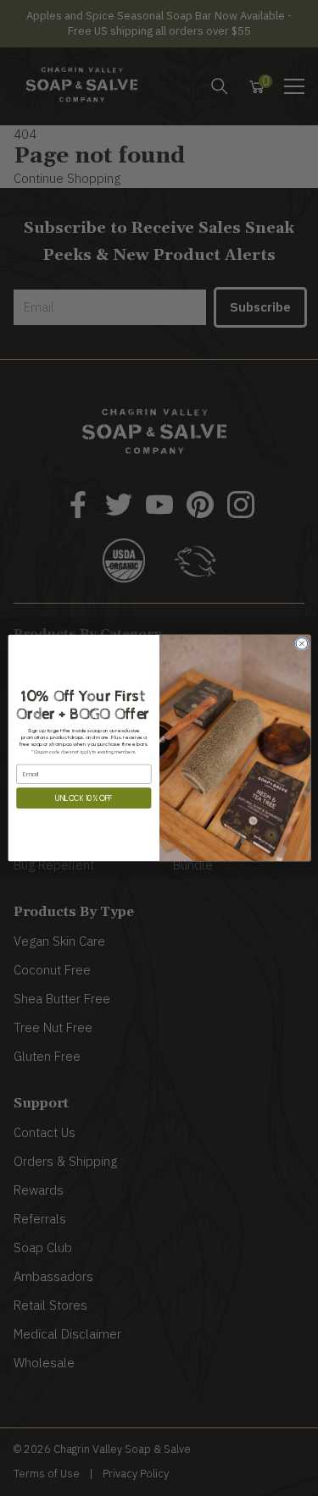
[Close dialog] (301, 643)
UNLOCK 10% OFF (83, 798)
